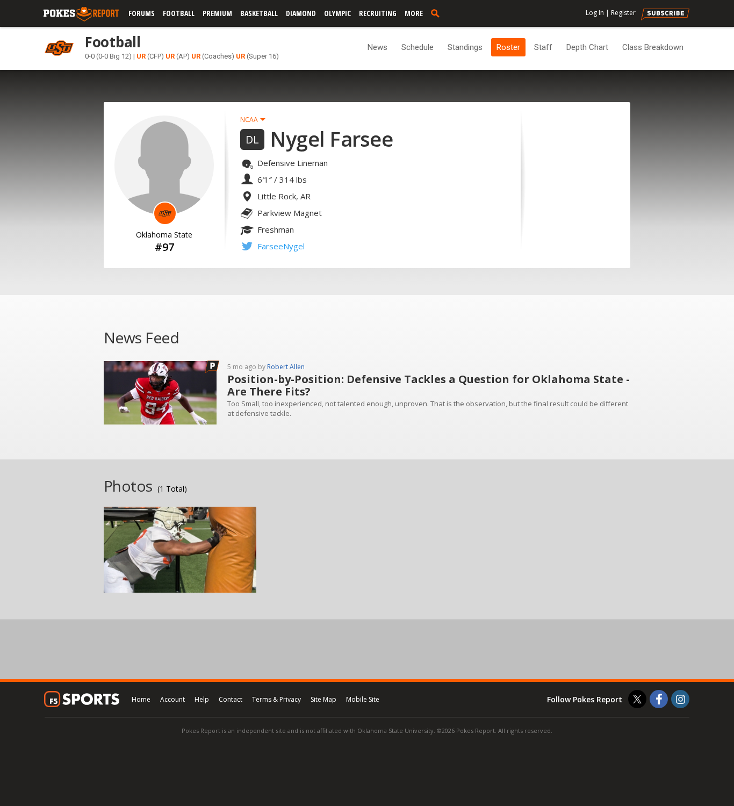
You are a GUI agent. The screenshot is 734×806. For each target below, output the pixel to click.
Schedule (417, 47)
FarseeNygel (281, 246)
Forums (141, 13)
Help (202, 699)
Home (141, 699)
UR (141, 56)
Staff (543, 47)
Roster (508, 47)
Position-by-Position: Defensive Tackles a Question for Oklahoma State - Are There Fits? (428, 385)
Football (179, 13)
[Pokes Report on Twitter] (637, 699)
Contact (230, 699)
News (377, 47)
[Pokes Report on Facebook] (659, 699)
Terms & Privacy (276, 699)
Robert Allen (286, 366)
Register (623, 12)
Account (172, 699)
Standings (465, 47)
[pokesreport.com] (81, 14)
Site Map (323, 699)
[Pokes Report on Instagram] (680, 699)
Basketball (259, 13)
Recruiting (378, 13)
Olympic (337, 13)
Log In (595, 12)
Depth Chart (587, 47)
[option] (180, 550)
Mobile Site (362, 699)
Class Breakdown (652, 47)
